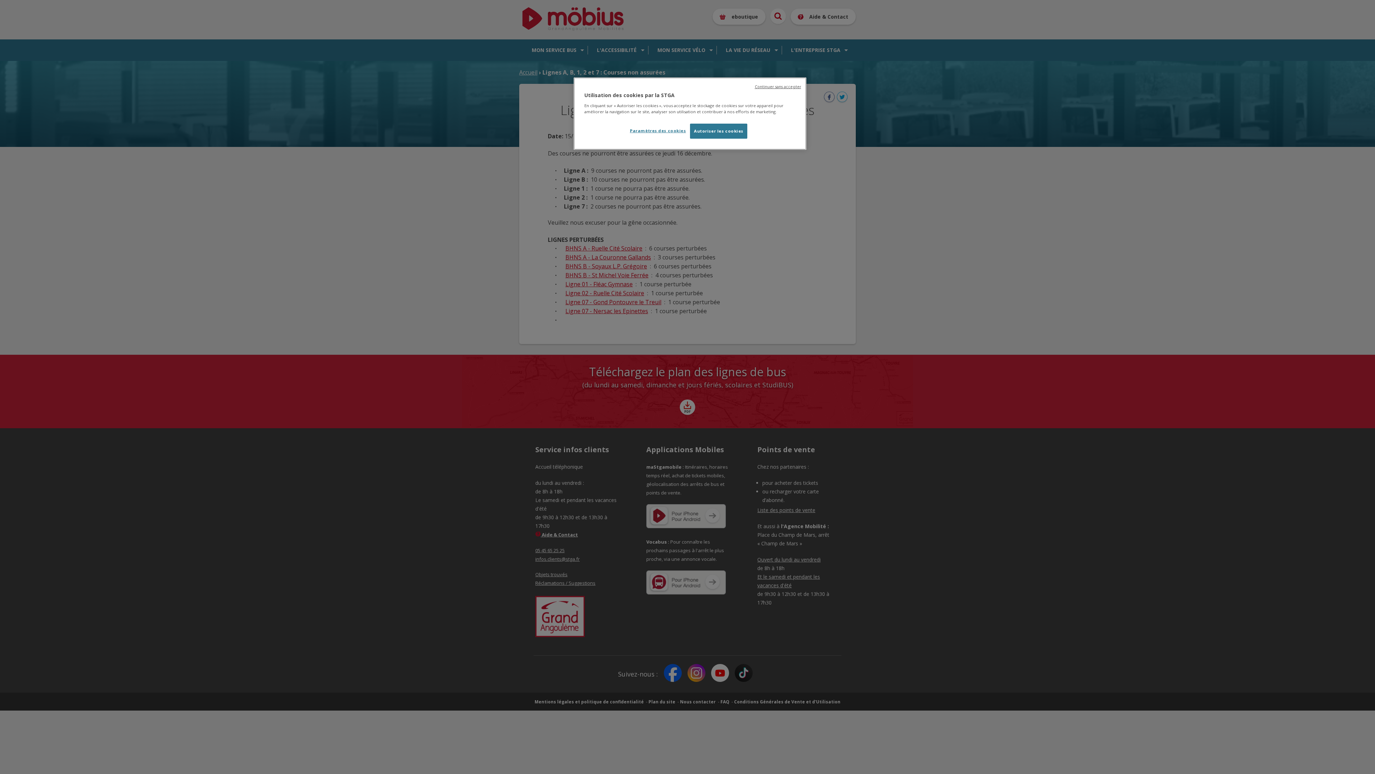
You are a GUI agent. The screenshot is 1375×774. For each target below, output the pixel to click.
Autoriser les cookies (718, 131)
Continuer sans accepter (778, 86)
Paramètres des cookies (658, 130)
